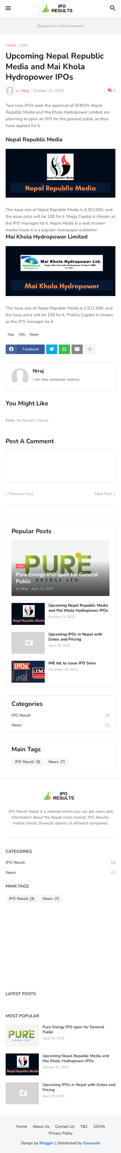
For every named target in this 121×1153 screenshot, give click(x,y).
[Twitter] (51, 349)
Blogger (46, 1143)
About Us (41, 1126)
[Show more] (89, 349)
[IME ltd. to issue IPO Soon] (28, 672)
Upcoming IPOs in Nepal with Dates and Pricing (75, 637)
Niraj (38, 371)
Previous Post (21, 493)
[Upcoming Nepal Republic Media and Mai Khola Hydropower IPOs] (28, 614)
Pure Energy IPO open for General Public (73, 1030)
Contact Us (65, 1126)
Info (24, 45)
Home (11, 45)
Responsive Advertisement (60, 26)
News (34, 334)
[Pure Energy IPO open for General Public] (22, 1035)
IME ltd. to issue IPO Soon (72, 663)
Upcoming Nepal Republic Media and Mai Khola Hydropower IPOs (78, 608)
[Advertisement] (22, 947)
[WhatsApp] (64, 349)
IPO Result (60, 715)
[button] (7, 8)
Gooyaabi (91, 1143)
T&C (84, 1126)
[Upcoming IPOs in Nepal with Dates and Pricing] (28, 643)
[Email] (77, 349)
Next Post (103, 493)
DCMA (99, 1126)
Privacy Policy (61, 1133)
